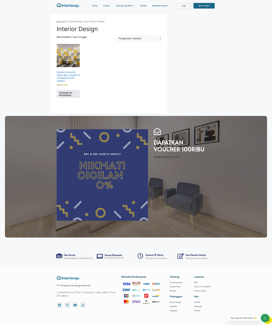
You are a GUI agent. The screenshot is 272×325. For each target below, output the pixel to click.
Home (95, 6)
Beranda (61, 21)
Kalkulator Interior (160, 6)
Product (106, 6)
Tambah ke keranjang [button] (65, 94)
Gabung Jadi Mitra (124, 6)
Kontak (144, 6)
